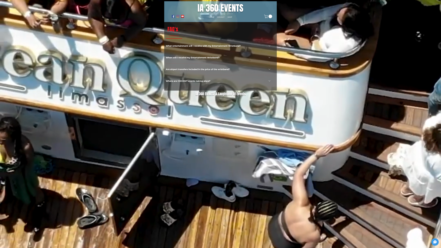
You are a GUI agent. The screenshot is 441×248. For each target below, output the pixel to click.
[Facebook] (173, 16)
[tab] (174, 36)
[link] (268, 16)
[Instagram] (177, 16)
